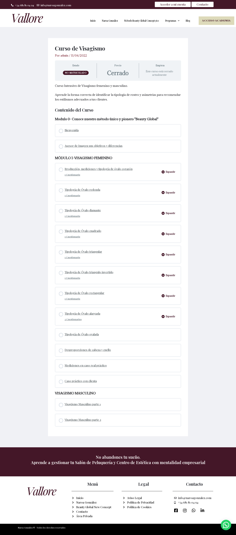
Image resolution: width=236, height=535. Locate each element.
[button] (226, 525)
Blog (188, 20)
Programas (170, 20)
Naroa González (110, 20)
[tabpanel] (118, 93)
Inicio (93, 20)
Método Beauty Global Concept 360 (141, 20)
